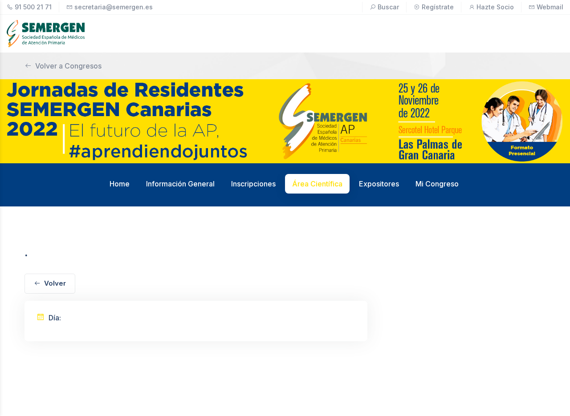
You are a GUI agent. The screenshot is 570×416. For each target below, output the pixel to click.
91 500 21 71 (33, 7)
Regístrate (438, 7)
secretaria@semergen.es (113, 7)
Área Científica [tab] (317, 183)
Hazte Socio (495, 7)
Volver (55, 283)
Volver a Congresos (68, 65)
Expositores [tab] (379, 183)
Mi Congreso (437, 183)
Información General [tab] (180, 183)
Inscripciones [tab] (253, 183)
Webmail (550, 7)
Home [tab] (120, 183)
